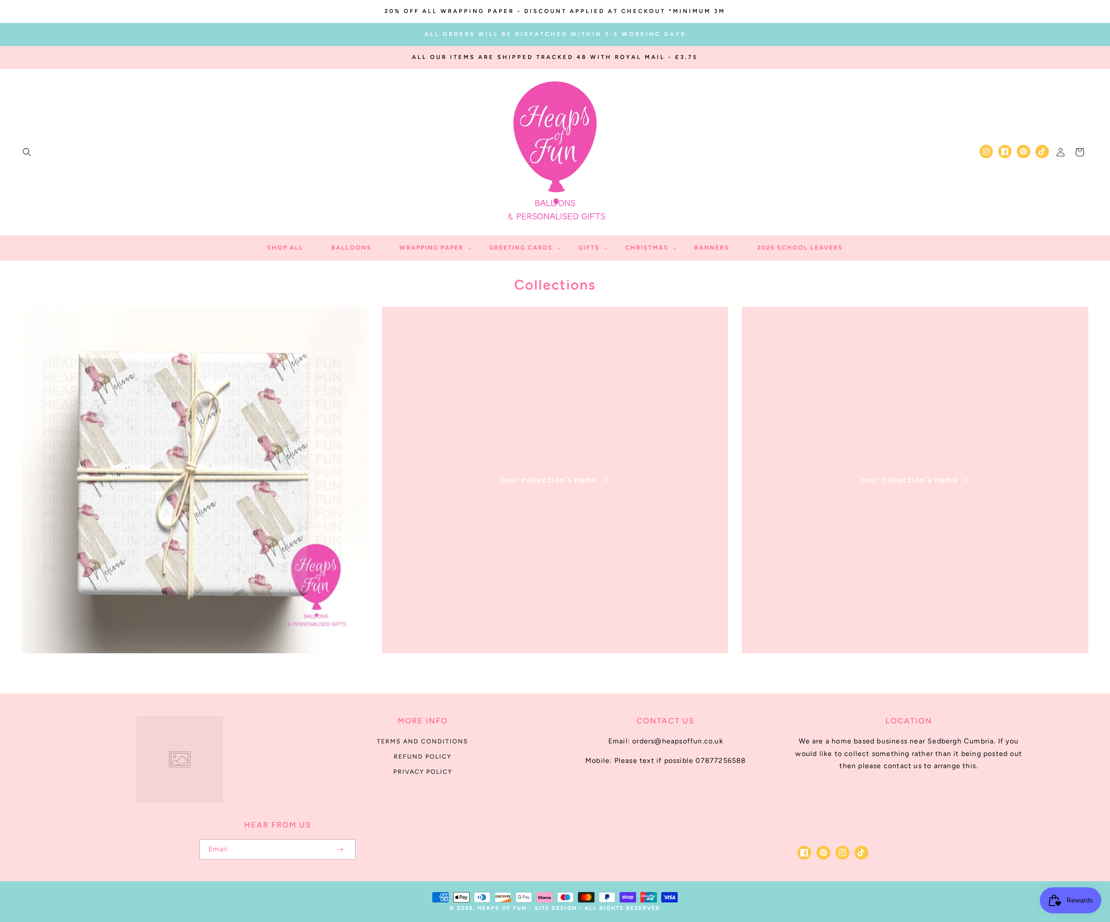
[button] (26, 152)
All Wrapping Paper (189, 665)
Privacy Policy (422, 771)
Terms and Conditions (422, 741)
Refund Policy (422, 756)
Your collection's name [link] (550, 480)
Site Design (556, 908)
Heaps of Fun (502, 908)
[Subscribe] (340, 849)
